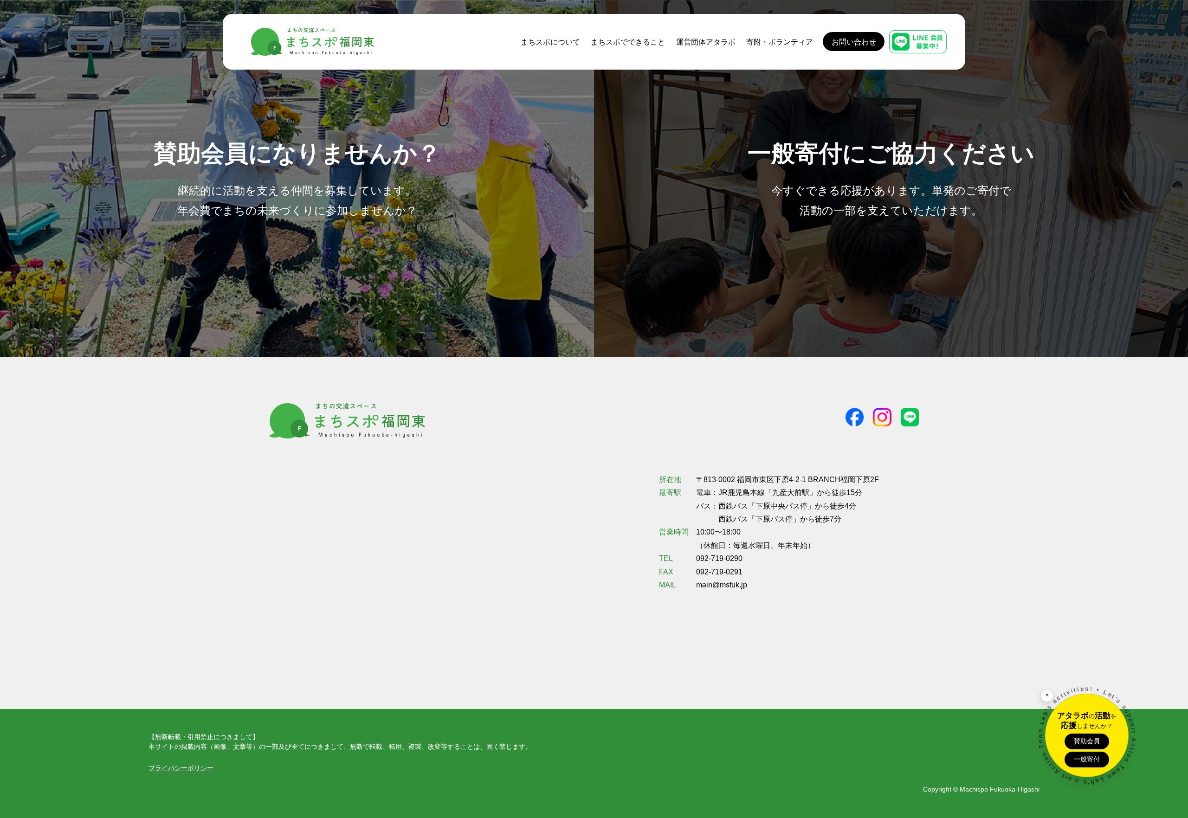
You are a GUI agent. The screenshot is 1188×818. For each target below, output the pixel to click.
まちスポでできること (628, 42)
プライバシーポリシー (180, 768)
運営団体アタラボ (706, 42)
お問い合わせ (854, 42)
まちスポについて (550, 42)
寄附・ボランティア (779, 42)
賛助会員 (1087, 741)
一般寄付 (1087, 759)
